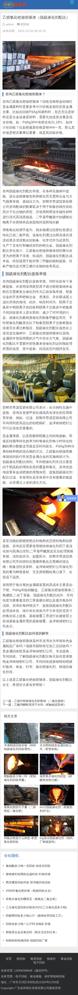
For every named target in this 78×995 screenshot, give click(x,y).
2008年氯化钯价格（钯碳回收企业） (29, 890)
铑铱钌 (51, 958)
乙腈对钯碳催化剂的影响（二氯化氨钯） (40, 701)
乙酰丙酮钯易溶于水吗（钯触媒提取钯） (40, 704)
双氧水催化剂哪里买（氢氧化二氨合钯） (32, 899)
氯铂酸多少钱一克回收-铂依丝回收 (28, 865)
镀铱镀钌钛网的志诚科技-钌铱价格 (28, 874)
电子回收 (39, 962)
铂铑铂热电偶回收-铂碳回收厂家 (27, 940)
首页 (9, 958)
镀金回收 (66, 958)
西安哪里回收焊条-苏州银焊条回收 (28, 882)
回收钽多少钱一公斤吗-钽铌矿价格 (28, 924)
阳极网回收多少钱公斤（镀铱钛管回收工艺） (35, 915)
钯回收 (21, 958)
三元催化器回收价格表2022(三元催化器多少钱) (36, 907)
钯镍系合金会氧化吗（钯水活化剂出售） (32, 932)
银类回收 (36, 958)
